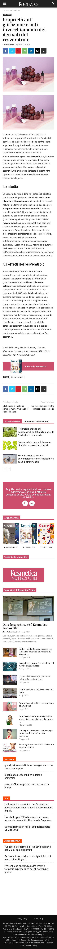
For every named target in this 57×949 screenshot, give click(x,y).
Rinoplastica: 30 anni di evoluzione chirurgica (23, 776)
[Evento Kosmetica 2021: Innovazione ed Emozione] (10, 706)
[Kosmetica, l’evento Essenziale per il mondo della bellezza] (10, 666)
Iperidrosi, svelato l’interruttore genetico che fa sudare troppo (28, 767)
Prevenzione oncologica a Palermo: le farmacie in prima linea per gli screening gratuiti (26, 869)
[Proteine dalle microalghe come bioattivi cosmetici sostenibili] (10, 445)
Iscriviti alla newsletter (15, 557)
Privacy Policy (22, 918)
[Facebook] (5, 51)
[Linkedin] (31, 51)
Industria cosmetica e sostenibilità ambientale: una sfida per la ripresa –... (36, 719)
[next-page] (9, 469)
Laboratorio (15, 10)
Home (5, 10)
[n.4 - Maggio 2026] (28, 534)
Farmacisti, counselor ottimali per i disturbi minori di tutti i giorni (27, 858)
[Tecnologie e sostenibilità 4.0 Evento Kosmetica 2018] (10, 748)
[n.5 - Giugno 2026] (11, 534)
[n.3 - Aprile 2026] (46, 534)
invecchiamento (17, 377)
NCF (6, 798)
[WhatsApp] (24, 51)
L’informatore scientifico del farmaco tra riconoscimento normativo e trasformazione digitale (28, 807)
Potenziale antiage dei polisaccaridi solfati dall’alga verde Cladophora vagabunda (36, 432)
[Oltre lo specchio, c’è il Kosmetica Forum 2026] (28, 608)
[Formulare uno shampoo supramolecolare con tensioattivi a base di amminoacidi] (10, 459)
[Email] (37, 51)
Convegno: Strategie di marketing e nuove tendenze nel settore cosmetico (36, 733)
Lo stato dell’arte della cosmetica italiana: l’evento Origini (34, 677)
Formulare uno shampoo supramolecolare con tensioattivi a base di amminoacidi (36, 458)
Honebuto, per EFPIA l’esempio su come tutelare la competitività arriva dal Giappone (27, 819)
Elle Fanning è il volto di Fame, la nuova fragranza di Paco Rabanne (15, 409)
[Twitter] (12, 51)
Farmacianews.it (12, 840)
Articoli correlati (12, 421)
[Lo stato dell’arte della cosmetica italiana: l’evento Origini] (10, 680)
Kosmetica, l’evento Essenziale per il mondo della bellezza (36, 664)
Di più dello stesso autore (36, 421)
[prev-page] (4, 469)
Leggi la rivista (11, 517)
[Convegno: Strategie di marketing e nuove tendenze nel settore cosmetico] (10, 734)
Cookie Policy (38, 918)
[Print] (43, 51)
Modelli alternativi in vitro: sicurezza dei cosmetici (43, 407)
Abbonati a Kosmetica (35, 366)
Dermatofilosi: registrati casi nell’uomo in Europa (26, 786)
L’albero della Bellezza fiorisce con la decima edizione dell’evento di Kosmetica (35, 652)
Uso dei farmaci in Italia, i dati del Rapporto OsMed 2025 (27, 828)
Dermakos (9, 759)
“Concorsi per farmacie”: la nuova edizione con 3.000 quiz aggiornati (27, 848)
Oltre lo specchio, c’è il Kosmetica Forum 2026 (25, 626)
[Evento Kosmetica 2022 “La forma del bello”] (10, 693)
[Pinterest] (18, 51)
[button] (4, 4)
